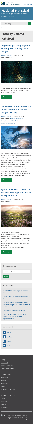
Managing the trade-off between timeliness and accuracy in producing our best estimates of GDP (16, 305)
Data (2, 121)
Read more (7, 97)
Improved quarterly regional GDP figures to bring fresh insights (15, 48)
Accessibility (4, 363)
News (3, 386)
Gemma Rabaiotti (6, 55)
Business (12, 118)
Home (3, 28)
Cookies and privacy (7, 366)
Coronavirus (19, 118)
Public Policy (11, 123)
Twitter (3, 398)
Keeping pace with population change (14, 310)
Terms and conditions (7, 369)
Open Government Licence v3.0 (17, 418)
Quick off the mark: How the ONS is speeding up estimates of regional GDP (16, 192)
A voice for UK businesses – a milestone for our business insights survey (16, 109)
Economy (8, 121)
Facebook (4, 401)
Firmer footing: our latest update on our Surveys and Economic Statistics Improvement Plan (14, 316)
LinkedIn (3, 404)
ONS (10, 57)
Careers (3, 380)
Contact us (4, 383)
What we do (5, 378)
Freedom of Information (8, 389)
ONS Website (28, 4)
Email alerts (4, 407)
